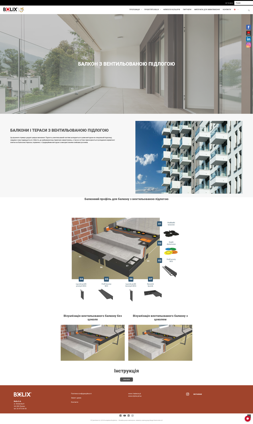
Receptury (230, 3)
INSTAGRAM (197, 394)
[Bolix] (13, 9)
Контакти (74, 402)
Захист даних (76, 398)
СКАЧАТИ (126, 379)
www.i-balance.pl (134, 394)
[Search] (249, 10)
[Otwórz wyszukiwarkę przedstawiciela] (248, 419)
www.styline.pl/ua (134, 396)
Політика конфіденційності (81, 394)
